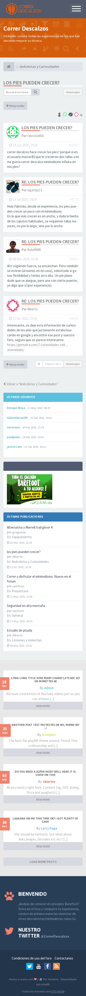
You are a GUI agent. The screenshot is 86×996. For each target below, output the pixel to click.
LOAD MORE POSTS (43, 862)
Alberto (32, 309)
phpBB (46, 984)
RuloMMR (34, 250)
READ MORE (43, 706)
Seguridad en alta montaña (26, 605)
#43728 (74, 199)
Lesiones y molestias (27, 640)
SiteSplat (49, 735)
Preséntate (20, 591)
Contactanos (64, 958)
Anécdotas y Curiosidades (30, 561)
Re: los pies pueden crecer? (50, 182)
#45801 (74, 318)
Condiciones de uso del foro (32, 958)
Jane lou (49, 781)
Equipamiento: (22, 537)
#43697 (74, 145)
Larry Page (49, 828)
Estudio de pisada (19, 630)
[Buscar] (35, 92)
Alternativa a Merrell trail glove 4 (29, 527)
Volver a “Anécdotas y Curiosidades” (32, 384)
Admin (49, 688)
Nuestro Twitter (43, 933)
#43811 (74, 259)
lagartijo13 (34, 190)
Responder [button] (17, 106)
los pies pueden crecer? (24, 552)
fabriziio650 (35, 136)
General (17, 615)
